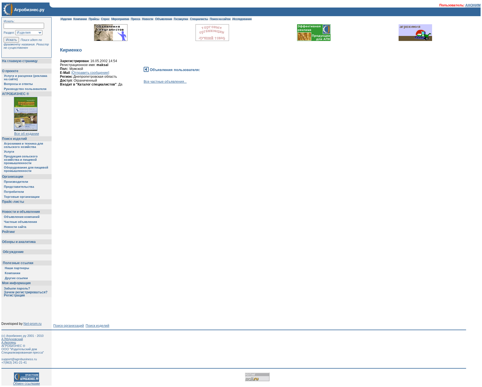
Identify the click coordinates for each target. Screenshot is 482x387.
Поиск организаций (68, 326)
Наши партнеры (17, 268)
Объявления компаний (22, 216)
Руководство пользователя (25, 89)
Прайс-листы (13, 202)
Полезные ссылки (18, 263)
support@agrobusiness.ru (19, 359)
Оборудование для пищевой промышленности (26, 169)
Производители (16, 181)
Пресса (135, 19)
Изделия (66, 19)
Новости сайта (15, 226)
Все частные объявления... (165, 82)
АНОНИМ (473, 5)
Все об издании (26, 134)
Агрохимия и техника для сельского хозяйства (23, 145)
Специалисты (198, 19)
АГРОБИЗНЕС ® (15, 94)
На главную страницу (20, 61)
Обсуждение (13, 252)
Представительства (19, 186)
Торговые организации (22, 196)
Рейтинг (8, 232)
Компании (12, 273)
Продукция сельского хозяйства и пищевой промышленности (21, 160)
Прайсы (94, 19)
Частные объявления (20, 221)
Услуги (9, 151)
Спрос (105, 19)
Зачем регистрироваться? (25, 292)
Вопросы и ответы (18, 84)
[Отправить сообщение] (90, 73)
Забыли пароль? (17, 288)
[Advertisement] (161, 115)
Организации (12, 177)
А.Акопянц (8, 342)
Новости (147, 19)
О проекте (10, 71)
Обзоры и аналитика (19, 242)
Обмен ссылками (26, 384)
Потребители (14, 191)
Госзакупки (181, 19)
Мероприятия (120, 19)
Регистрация (14, 295)
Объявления (163, 19)
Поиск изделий (14, 139)
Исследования (242, 19)
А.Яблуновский (12, 339)
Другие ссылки (16, 278)
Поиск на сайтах (220, 19)
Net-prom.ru (32, 324)
